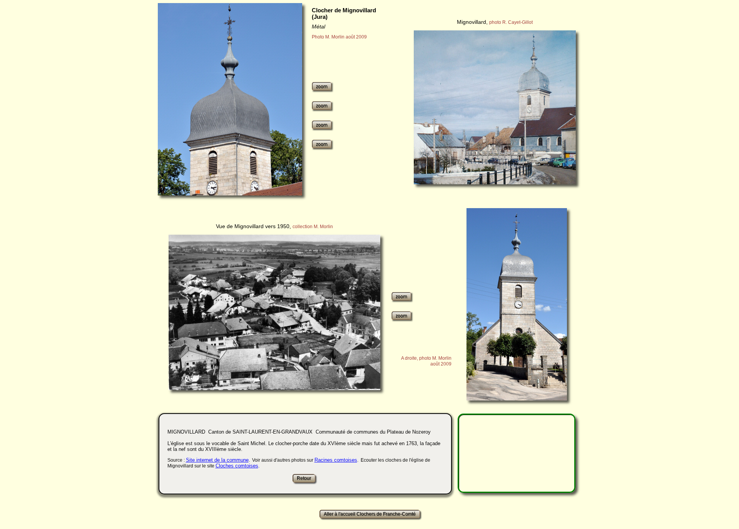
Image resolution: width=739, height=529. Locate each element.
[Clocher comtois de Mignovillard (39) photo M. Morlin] (230, 99)
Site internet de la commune (217, 460)
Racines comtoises (335, 460)
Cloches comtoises (237, 466)
